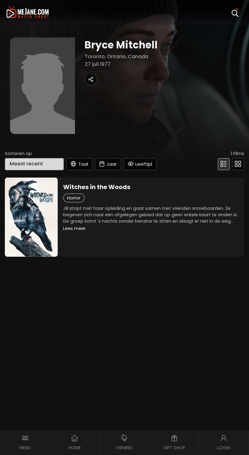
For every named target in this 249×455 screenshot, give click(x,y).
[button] (25, 443)
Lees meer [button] (74, 228)
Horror (73, 198)
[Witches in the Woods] (31, 217)
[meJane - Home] (27, 12)
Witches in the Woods (96, 187)
